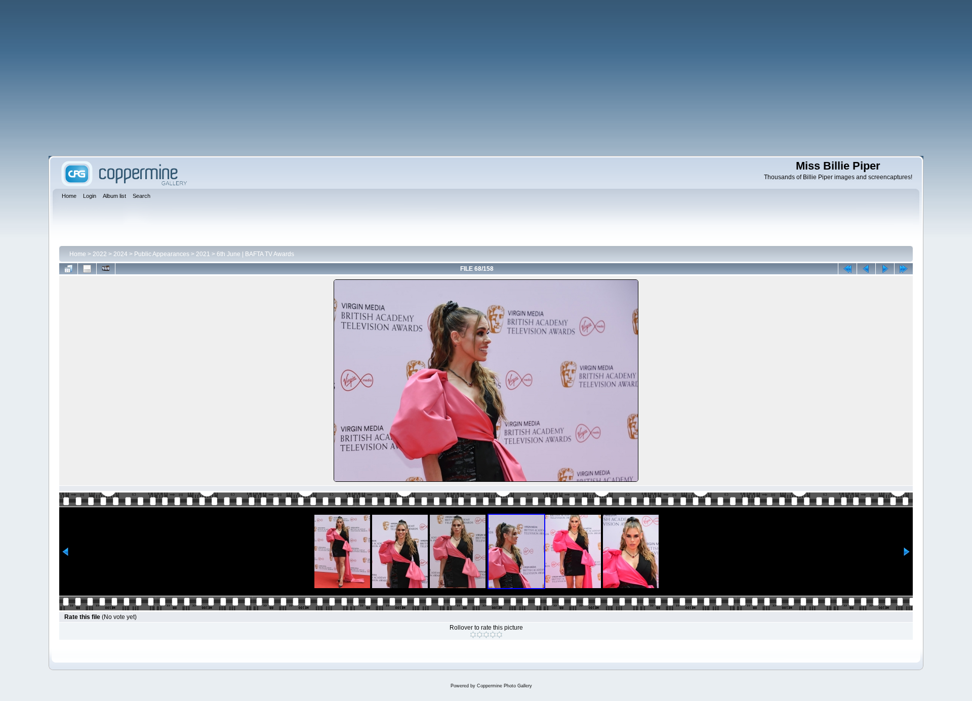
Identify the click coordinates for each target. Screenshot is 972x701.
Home (77, 254)
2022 (100, 254)
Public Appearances (161, 254)
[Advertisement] (486, 78)
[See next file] (885, 268)
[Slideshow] (106, 268)
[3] (486, 634)
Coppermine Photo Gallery (504, 685)
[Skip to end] (904, 268)
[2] (479, 634)
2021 (203, 254)
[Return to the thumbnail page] (68, 268)
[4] (493, 634)
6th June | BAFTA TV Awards (255, 254)
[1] (473, 634)
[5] (499, 634)
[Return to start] (847, 268)
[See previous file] (866, 268)
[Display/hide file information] (87, 268)
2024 (120, 254)
